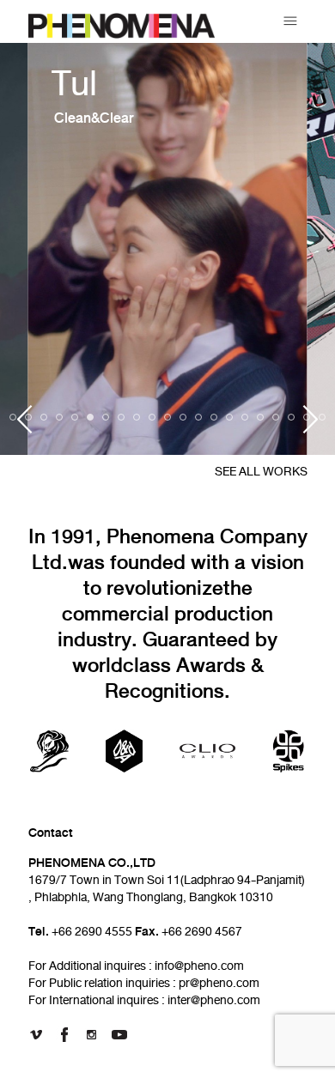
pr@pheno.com (219, 983)
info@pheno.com (199, 966)
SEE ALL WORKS (261, 472)
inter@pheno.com (214, 1000)
